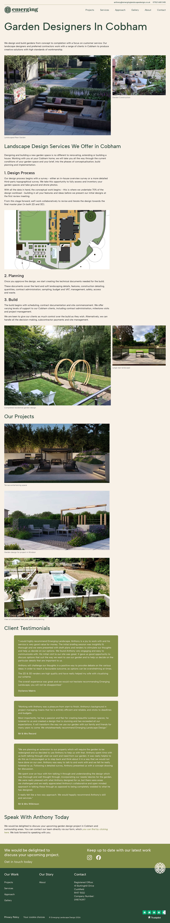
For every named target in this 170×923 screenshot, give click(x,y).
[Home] (21, 10)
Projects (89, 10)
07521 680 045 (159, 2)
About (148, 10)
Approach (120, 10)
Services (104, 10)
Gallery (135, 10)
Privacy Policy (11, 917)
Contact (161, 10)
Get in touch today (18, 862)
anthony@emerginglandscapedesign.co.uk (132, 2)
